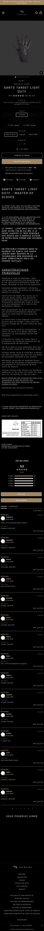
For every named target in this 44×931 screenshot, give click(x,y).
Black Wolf (10, 134)
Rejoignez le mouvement (21, 926)
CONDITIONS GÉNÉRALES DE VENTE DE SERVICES (22, 914)
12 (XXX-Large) (29, 125)
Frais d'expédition (21, 102)
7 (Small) (21, 115)
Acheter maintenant (22, 161)
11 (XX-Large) (13, 125)
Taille (22, 111)
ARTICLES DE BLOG (22, 883)
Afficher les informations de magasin (19, 173)
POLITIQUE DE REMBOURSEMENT (22, 902)
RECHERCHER (22, 920)
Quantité (22, 140)
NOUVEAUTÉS (22, 877)
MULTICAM (33, 134)
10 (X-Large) (28, 120)
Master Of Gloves (22, 84)
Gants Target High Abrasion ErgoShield (20, 408)
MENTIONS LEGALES (22, 898)
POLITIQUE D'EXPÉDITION (22, 905)
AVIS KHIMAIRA (22, 886)
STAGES (22, 880)
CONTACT (22, 889)
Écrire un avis (21, 494)
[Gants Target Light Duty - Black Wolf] (7, 856)
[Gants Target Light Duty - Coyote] (9, 856)
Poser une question (21, 500)
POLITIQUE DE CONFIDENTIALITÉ (22, 896)
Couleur (22, 131)
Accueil (21, 81)
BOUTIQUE (22, 874)
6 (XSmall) (9, 115)
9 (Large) (15, 120)
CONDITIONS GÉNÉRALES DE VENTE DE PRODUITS (22, 911)
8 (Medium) (34, 115)
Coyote (22, 134)
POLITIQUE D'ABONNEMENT (22, 908)
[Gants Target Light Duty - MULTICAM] (12, 856)
